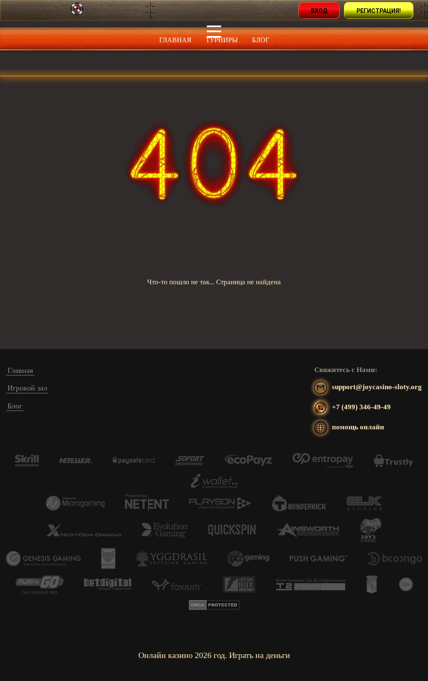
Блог (260, 39)
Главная (175, 39)
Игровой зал (27, 388)
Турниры (222, 39)
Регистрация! (379, 11)
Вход (319, 11)
